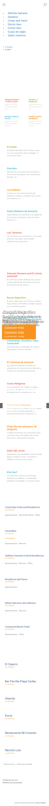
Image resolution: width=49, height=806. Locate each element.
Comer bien (14, 28)
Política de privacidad (24, 764)
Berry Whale (41, 803)
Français (8, 47)
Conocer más (14, 332)
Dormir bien (14, 24)
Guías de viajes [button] (17, 31)
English (8, 49)
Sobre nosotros (17, 35)
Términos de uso (9, 764)
